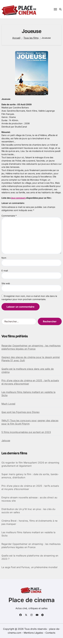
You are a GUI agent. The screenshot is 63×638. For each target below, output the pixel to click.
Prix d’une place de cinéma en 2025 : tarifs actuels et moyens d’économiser (30, 382)
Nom (3, 258)
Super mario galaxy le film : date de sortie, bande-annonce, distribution (30, 476)
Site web (5, 283)
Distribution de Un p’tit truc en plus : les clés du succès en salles (28, 511)
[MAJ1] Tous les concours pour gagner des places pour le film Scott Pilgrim (29, 422)
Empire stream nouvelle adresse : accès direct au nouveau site (29, 499)
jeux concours (18, 198)
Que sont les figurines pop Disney (20, 412)
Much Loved (8, 403)
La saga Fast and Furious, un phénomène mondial (29, 567)
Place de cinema (31, 600)
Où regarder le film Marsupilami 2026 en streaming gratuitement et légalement (30, 464)
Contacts (50, 632)
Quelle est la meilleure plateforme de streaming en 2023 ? (29, 557)
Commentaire (9, 215)
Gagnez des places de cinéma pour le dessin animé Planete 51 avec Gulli (30, 359)
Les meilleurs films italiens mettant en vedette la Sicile (28, 394)
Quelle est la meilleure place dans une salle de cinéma (27, 370)
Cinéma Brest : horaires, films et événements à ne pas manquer (29, 522)
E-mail (4, 270)
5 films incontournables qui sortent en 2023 (26, 432)
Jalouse (5, 440)
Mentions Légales (34, 632)
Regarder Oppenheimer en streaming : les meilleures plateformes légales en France (31, 347)
